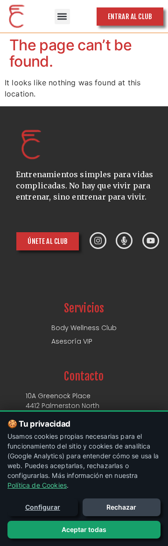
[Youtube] (150, 240)
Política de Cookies (37, 485)
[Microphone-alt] (124, 240)
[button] (62, 16)
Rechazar (121, 507)
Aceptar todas (84, 529)
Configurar (42, 507)
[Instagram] (98, 240)
